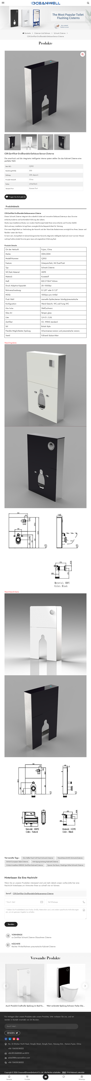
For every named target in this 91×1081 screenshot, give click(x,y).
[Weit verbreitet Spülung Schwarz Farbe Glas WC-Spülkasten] (66, 983)
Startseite (27, 33)
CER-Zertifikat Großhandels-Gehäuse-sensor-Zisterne (33, 893)
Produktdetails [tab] (12, 206)
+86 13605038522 (16, 1048)
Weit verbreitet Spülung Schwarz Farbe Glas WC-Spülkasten (66, 1005)
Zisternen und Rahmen (42, 33)
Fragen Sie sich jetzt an (17, 197)
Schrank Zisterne (59, 33)
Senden (11, 1033)
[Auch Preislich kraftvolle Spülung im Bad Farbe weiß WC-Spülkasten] (25, 983)
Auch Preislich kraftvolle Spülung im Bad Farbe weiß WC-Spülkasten (25, 1005)
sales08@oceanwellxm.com (19, 1057)
